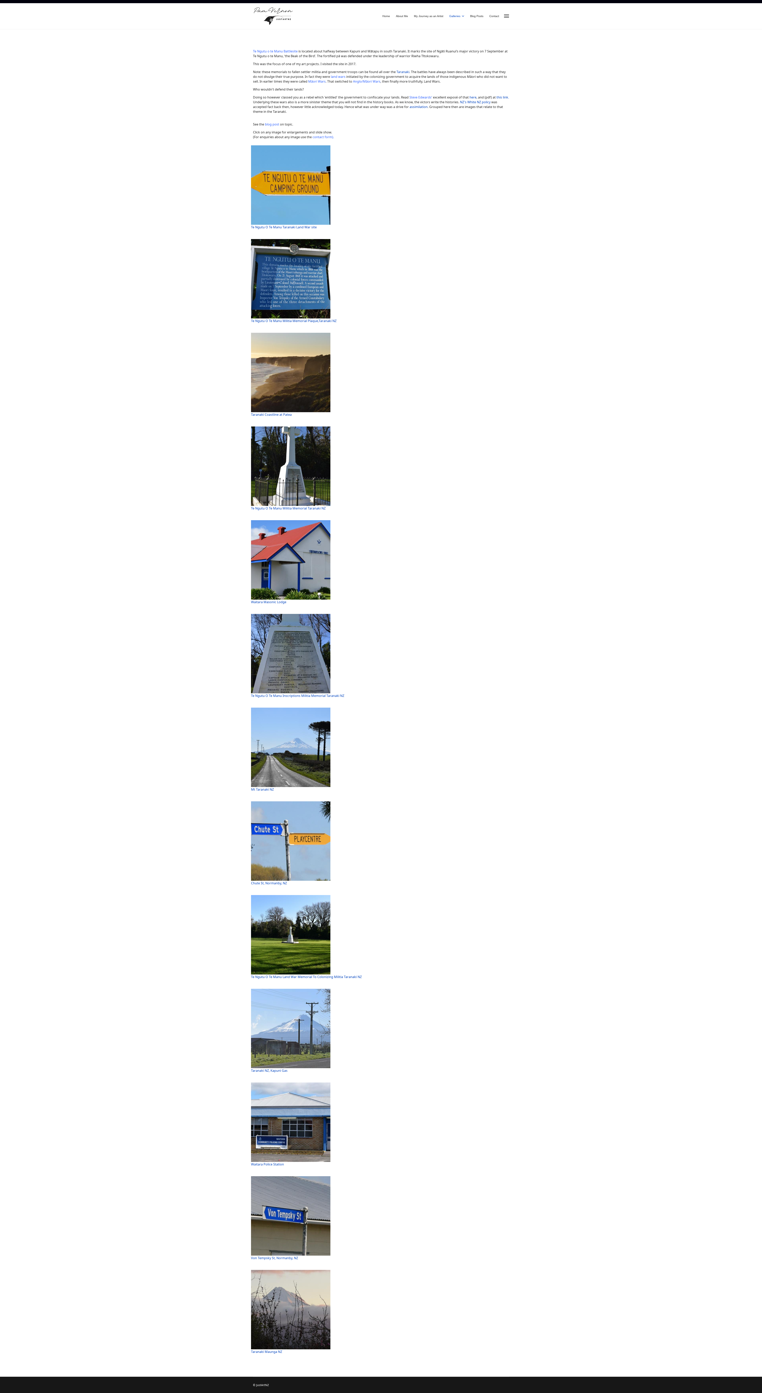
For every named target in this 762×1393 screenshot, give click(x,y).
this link (502, 97)
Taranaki (402, 72)
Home (386, 16)
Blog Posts (476, 16)
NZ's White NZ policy (475, 102)
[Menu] (506, 16)
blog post (272, 124)
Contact (494, 16)
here (472, 97)
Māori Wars (317, 81)
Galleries (454, 16)
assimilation (418, 107)
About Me (402, 16)
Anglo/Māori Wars (366, 81)
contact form (322, 137)
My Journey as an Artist (428, 16)
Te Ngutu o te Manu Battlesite (275, 51)
